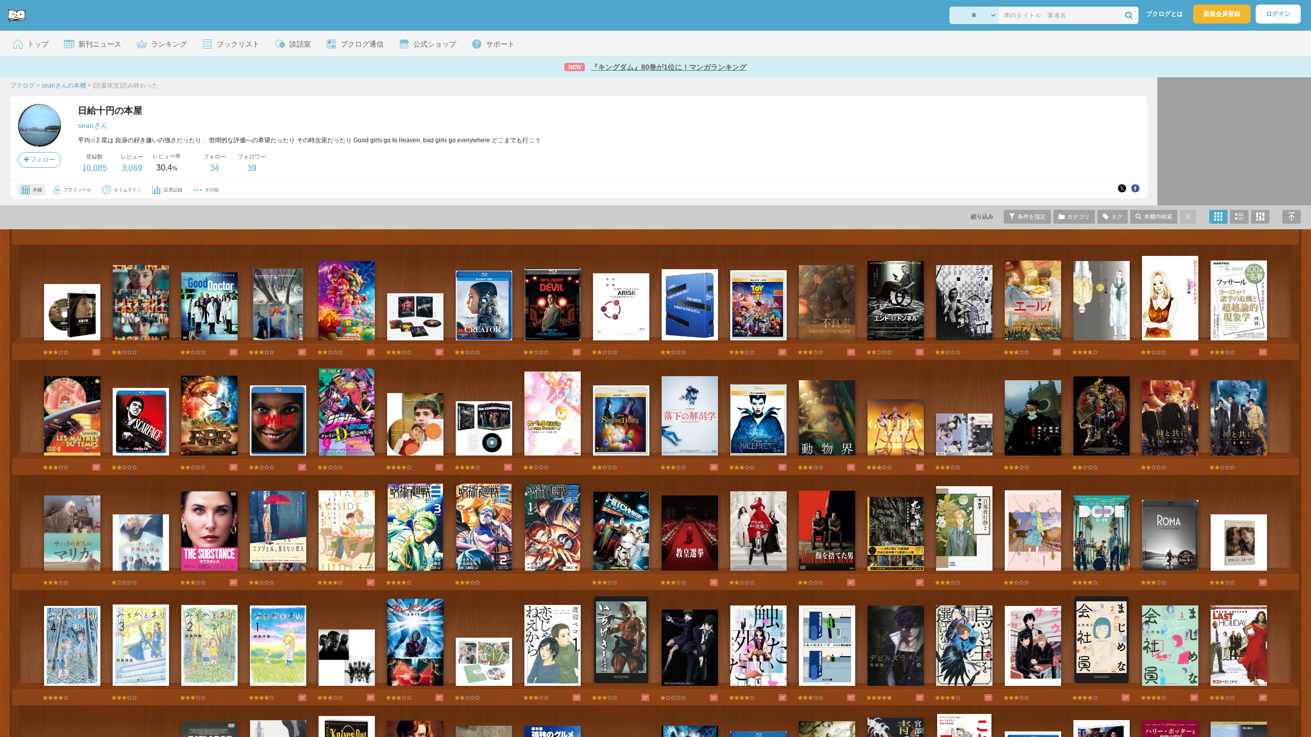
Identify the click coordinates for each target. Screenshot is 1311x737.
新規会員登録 (1221, 13)
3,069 (132, 168)
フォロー (42, 159)
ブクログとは (1164, 13)
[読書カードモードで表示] (1260, 217)
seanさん (93, 125)
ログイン (1278, 13)
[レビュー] (86, 352)
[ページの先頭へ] (1291, 217)
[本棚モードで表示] (1218, 217)
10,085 (94, 168)
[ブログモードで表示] (1239, 217)
